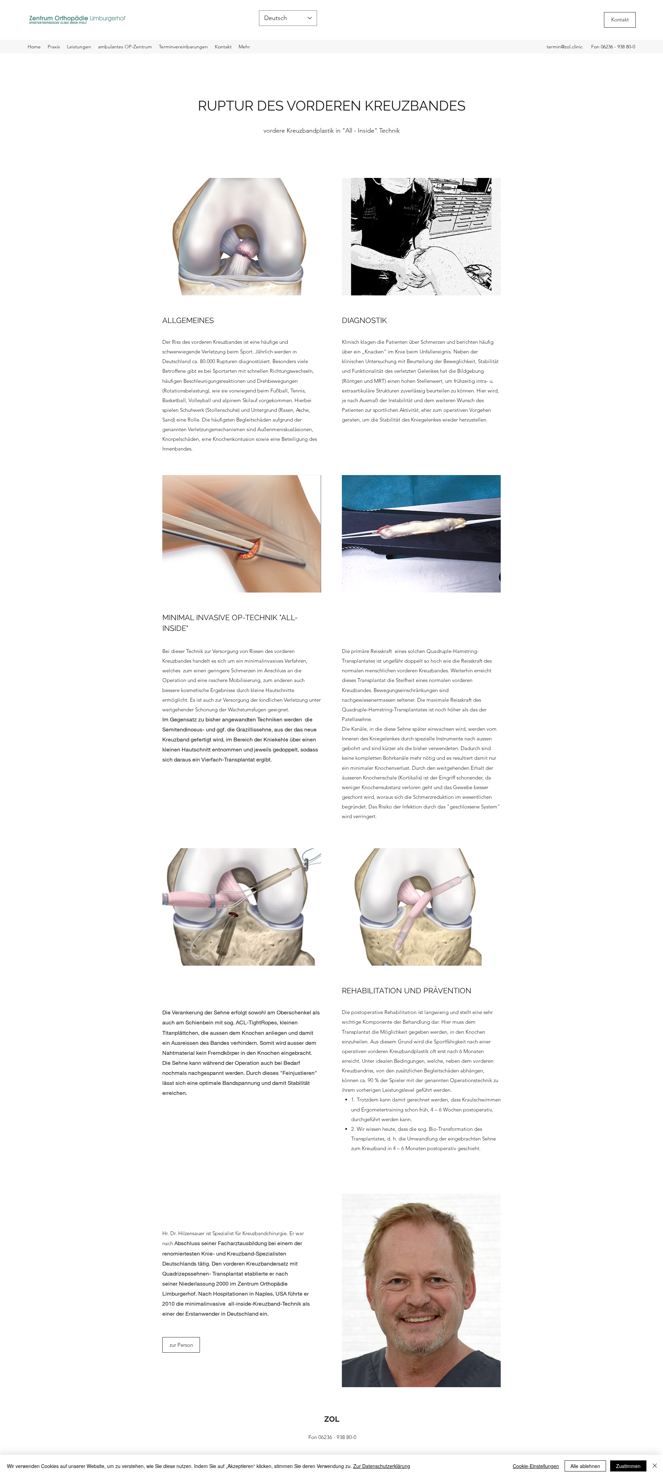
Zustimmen (628, 1465)
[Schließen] (655, 1465)
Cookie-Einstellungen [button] (536, 1465)
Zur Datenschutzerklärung (381, 1465)
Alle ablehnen (585, 1465)
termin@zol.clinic (565, 47)
